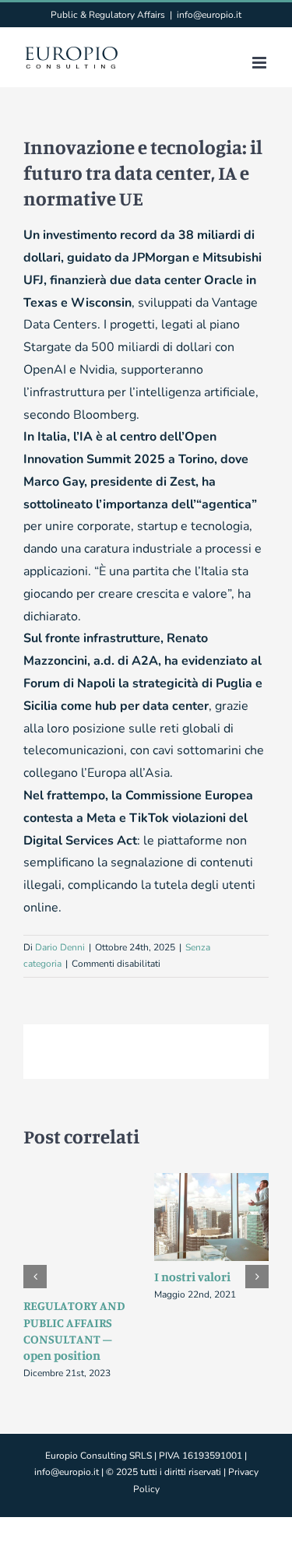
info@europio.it (209, 15)
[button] (35, 1276)
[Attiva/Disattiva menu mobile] (260, 62)
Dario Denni (60, 947)
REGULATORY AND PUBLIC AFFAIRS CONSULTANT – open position (74, 1330)
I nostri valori (192, 1276)
